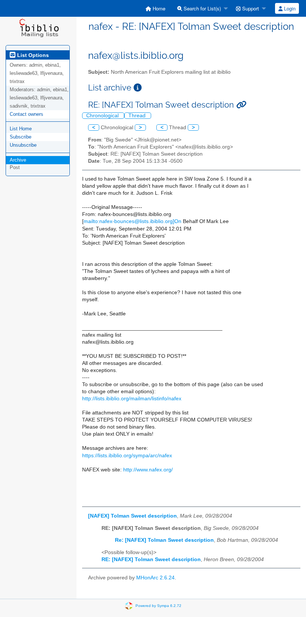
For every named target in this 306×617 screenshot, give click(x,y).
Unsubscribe (23, 145)
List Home (21, 128)
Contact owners (26, 114)
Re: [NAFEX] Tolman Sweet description (164, 540)
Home (158, 8)
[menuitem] (155, 8)
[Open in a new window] (138, 87)
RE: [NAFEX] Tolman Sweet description (151, 559)
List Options (32, 55)
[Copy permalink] (241, 104)
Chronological (103, 115)
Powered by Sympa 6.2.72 (158, 606)
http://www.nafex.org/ (148, 470)
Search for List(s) (201, 8)
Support (250, 8)
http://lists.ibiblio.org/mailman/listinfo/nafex (131, 398)
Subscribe (20, 137)
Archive (18, 160)
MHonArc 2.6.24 (155, 578)
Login (289, 8)
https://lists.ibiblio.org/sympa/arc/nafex (127, 455)
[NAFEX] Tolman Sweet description (132, 516)
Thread (137, 115)
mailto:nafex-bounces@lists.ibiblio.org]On (132, 221)
